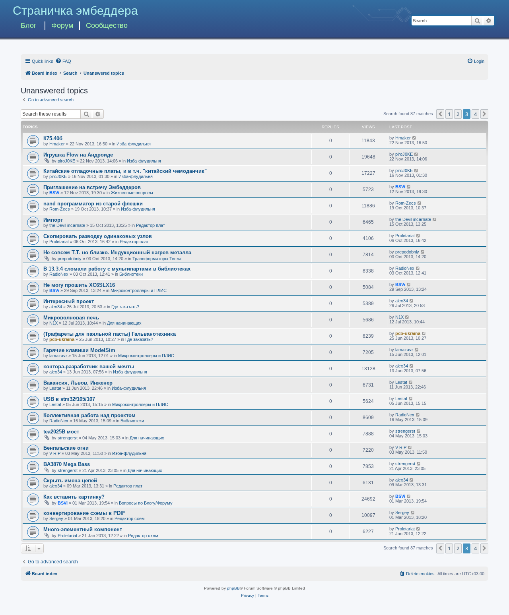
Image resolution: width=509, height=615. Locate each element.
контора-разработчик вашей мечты (88, 366)
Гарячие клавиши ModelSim (79, 350)
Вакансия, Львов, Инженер (78, 383)
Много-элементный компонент (82, 529)
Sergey (56, 518)
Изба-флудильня (134, 143)
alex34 (55, 306)
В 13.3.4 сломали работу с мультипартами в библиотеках (116, 269)
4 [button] (475, 114)
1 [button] (449, 114)
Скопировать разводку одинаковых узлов (97, 236)
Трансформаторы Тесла (156, 258)
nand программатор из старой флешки (93, 204)
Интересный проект (68, 301)
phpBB (233, 588)
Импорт (53, 220)
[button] (440, 114)
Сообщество (107, 25)
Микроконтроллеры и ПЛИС (139, 290)
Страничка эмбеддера (75, 10)
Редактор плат (150, 225)
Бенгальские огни (66, 448)
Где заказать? (125, 306)
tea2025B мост (61, 432)
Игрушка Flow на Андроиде (78, 155)
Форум (62, 25)
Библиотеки (131, 274)
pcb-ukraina (61, 339)
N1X (53, 323)
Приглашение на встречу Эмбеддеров (92, 187)
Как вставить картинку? (74, 497)
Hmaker (57, 143)
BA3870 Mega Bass (66, 464)
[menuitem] (63, 61)
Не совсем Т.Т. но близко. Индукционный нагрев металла (117, 252)
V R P (54, 453)
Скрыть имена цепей (70, 480)
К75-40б (52, 138)
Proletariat (59, 241)
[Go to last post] (414, 137)
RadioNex (58, 274)
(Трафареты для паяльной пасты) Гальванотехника (109, 334)
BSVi (54, 192)
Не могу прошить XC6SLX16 (79, 285)
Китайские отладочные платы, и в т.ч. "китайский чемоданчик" (125, 171)
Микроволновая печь (71, 318)
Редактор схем (130, 518)
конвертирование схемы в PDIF (84, 513)
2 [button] (458, 114)
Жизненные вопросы (132, 192)
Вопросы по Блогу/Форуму (146, 503)
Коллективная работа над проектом (89, 415)
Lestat (55, 388)
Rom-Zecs (59, 209)
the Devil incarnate (67, 225)
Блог (29, 25)
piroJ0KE (66, 161)
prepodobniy (70, 258)
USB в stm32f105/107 (69, 399)
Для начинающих (124, 323)
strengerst (68, 437)
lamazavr (58, 355)
